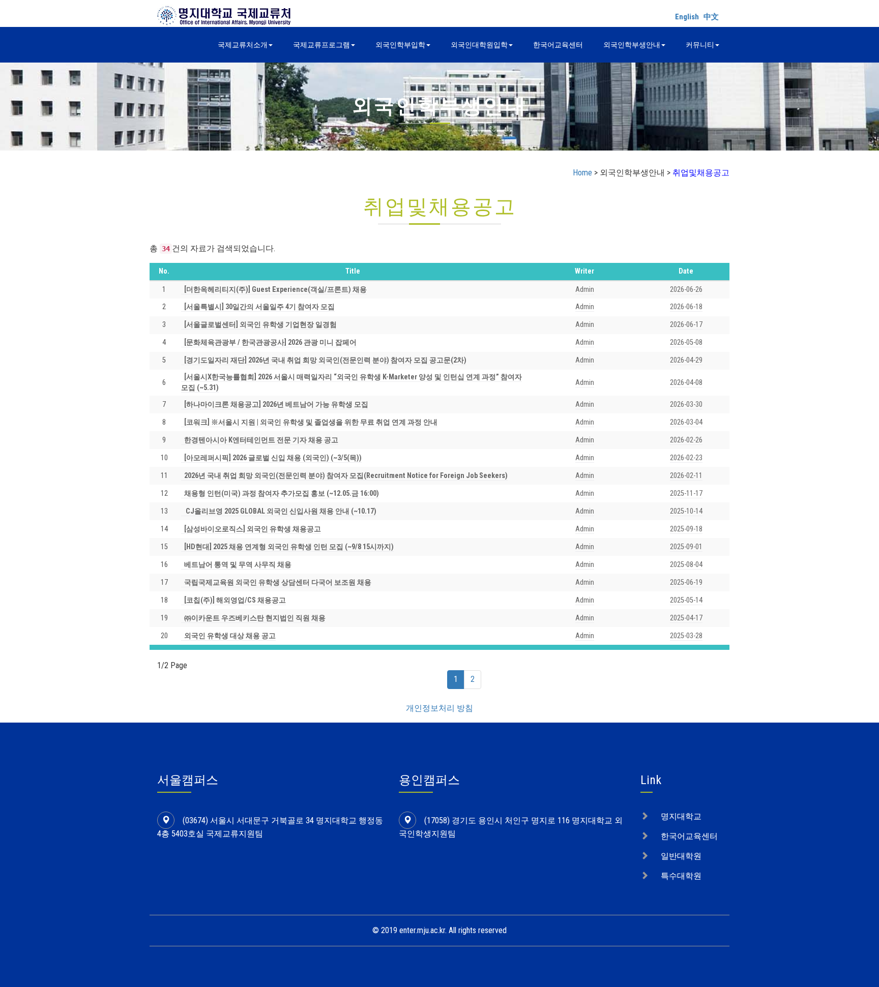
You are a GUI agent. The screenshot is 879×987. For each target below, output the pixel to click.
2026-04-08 (686, 382)
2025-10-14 (686, 511)
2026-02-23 (686, 458)
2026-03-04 (686, 422)
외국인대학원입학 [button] (479, 45)
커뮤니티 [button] (700, 45)
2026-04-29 (686, 360)
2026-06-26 (686, 289)
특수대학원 (681, 876)
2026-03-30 (686, 404)
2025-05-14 (686, 600)
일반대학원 (681, 856)
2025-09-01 (686, 547)
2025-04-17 (686, 618)
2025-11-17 (686, 493)
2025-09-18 (686, 529)
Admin (584, 289)
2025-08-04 (686, 564)
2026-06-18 (686, 307)
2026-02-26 (686, 440)
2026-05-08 (686, 342)
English (687, 16)
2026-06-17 (686, 324)
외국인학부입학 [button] (400, 45)
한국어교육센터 (558, 45)
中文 (711, 16)
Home (582, 172)
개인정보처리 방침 (439, 708)
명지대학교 (681, 816)
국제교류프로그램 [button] (321, 45)
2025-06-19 (686, 582)
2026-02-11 (686, 475)
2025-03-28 (686, 636)
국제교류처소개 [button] (243, 45)
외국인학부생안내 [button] (631, 45)
